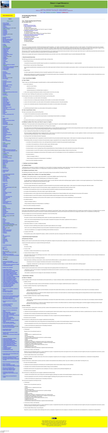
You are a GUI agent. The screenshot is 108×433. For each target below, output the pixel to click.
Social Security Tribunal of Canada (9, 368)
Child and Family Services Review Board (10, 270)
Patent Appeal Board (6, 363)
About (44, 12)
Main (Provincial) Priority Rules (30, 25)
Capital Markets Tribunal (7, 269)
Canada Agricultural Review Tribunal (9, 338)
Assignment (5, 31)
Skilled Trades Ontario (7, 330)
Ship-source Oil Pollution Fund (8, 367)
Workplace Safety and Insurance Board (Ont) (11, 334)
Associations (5, 32)
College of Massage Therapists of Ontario (10, 274)
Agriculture (5, 26)
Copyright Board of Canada (8, 349)
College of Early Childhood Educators (9, 273)
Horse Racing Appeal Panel (8, 297)
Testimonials (58, 12)
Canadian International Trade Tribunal (9, 343)
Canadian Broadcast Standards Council (10, 341)
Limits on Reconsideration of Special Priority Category (34, 34)
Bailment (4, 38)
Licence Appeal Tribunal (7, 305)
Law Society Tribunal (7, 304)
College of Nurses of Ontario (8, 275)
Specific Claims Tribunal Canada (9, 369)
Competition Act (6, 51)
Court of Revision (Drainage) (8, 285)
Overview (26, 24)
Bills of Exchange (6, 41)
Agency (4, 25)
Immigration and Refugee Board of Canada (10, 356)
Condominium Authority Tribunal (9, 283)
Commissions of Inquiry (7, 347)
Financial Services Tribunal (8, 290)
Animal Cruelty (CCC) (7, 27)
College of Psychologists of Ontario (9, 279)
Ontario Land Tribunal (7, 319)
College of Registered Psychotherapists (10, 280)
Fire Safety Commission (7, 291)
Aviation (4, 35)
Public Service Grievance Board (8, 327)
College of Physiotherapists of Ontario (9, 278)
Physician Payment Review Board (9, 326)
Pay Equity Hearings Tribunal (8, 325)
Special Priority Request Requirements (31, 35)
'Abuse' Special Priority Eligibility (30, 26)
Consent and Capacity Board (8, 284)
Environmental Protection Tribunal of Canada (11, 351)
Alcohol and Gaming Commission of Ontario (11, 264)
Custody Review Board (7, 286)
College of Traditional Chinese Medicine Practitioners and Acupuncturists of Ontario (10, 282)
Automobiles (5, 34)
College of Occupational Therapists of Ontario (11, 276)
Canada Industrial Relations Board (9, 340)
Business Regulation (6, 42)
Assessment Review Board (7, 265)
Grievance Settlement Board (8, 293)
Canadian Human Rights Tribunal (9, 342)
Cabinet (4, 44)
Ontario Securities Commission (8, 322)
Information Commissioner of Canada (9, 357)
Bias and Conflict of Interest (8, 39)
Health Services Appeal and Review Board (10, 296)
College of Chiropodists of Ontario (9, 271)
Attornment (5, 33)
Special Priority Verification (29, 38)
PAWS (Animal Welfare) (7, 187)
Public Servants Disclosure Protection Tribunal (11, 365)
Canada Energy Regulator (7, 339)
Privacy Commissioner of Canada (9, 364)
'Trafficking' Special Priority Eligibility (31, 30)
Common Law (5, 50)
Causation (4, 45)
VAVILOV (5, 247)
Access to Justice (6, 23)
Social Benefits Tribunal (7, 329)
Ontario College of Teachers (8, 317)
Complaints (5, 52)
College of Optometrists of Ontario (9, 277)
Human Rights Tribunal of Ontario (9, 298)
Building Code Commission (8, 267)
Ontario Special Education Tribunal (9, 323)
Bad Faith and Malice (7, 37)
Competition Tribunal (6, 348)
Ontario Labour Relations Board (8, 318)
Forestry (4, 110)
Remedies (4, 210)
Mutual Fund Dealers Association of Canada (11, 361)
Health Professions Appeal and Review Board (11, 295)
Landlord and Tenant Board (8, 303)
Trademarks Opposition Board (8, 371)
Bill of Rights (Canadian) (7, 40)
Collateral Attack (6, 49)
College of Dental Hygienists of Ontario (10, 272)
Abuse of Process (6, 22)
